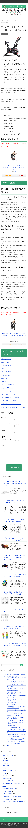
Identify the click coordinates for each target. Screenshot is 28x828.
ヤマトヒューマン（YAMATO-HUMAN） (13, 801)
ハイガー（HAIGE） (8, 793)
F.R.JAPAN (5, 760)
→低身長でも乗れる (6, 371)
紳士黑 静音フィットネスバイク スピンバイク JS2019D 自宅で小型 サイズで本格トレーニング (14, 167)
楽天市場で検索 (20, 175)
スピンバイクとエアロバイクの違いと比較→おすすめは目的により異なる (15, 645)
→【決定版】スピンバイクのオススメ (11, 404)
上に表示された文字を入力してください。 (12, 440)
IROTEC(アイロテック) (9, 770)
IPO (3, 768)
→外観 (3, 368)
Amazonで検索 (8, 175)
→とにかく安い (5, 362)
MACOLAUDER (7, 778)
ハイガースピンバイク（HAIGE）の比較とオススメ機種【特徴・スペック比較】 (15, 557)
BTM (4, 758)
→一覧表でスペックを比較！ (8, 400)
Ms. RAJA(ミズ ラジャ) (8, 780)
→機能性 (3, 381)
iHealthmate (4, 33)
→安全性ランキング (6, 365)
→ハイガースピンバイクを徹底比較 (10, 397)
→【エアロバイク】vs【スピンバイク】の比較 (13, 407)
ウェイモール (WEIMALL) (9, 788)
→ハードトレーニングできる (8, 394)
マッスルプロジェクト (8, 799)
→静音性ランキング (6, 359)
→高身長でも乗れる (6, 375)
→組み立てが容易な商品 (7, 384)
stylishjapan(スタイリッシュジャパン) (12, 783)
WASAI (4, 786)
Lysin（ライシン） (7, 775)
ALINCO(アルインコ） (8, 755)
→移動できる (4, 378)
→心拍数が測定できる (7, 388)
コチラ (18, 812)
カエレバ (15, 171)
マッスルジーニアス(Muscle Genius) (12, 796)
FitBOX (4, 763)
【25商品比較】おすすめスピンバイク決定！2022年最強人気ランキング (15, 483)
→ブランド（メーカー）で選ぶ (9, 391)
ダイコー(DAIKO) (7, 791)
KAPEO (5, 773)
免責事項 (6, 745)
